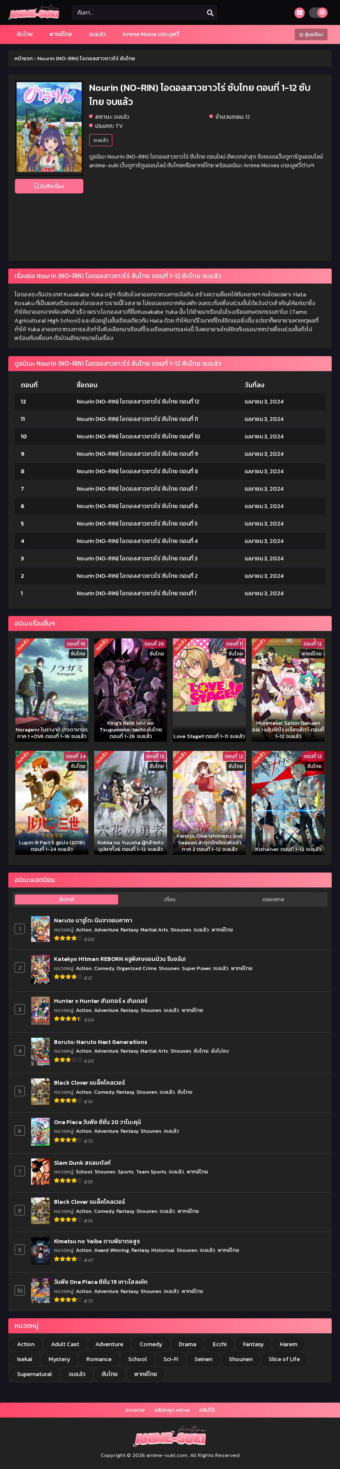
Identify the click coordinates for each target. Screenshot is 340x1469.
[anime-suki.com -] (34, 17)
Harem (288, 1344)
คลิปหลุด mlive (172, 1410)
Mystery (59, 1359)
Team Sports (151, 1172)
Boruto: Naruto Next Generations (100, 1042)
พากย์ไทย (222, 930)
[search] (210, 12)
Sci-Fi (170, 1359)
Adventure (106, 930)
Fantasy (129, 930)
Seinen (203, 1359)
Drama (187, 1344)
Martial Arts (154, 930)
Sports (126, 1172)
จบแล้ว (101, 140)
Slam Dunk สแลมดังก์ (82, 1163)
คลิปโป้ (207, 1410)
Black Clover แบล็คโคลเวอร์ (89, 1083)
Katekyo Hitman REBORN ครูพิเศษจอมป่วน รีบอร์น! (120, 959)
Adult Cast (65, 1344)
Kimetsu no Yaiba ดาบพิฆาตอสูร (97, 1241)
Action (84, 930)
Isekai (24, 1359)
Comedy (104, 968)
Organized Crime (136, 968)
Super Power (196, 968)
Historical (162, 1250)
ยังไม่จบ (220, 1051)
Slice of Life (284, 1359)
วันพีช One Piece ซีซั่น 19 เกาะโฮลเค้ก (101, 1282)
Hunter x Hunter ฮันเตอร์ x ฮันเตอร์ (100, 1001)
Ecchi (219, 1344)
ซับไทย (201, 1051)
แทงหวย (135, 1410)
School (84, 1172)
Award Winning (111, 1250)
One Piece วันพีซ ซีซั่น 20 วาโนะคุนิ (97, 1122)
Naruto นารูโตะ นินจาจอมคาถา (93, 921)
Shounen (180, 930)
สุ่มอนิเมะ (313, 34)
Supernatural (34, 1374)
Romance (99, 1359)
